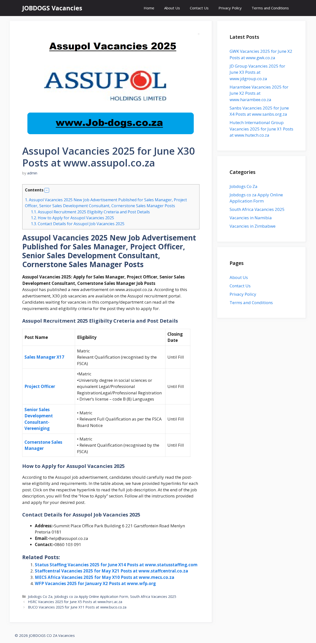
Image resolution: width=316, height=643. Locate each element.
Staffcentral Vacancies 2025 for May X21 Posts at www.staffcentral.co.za (111, 571)
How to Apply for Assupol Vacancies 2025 (72, 217)
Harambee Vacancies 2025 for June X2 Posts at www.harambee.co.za (259, 93)
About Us (172, 7)
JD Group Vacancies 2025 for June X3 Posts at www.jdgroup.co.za (257, 72)
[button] (46, 190)
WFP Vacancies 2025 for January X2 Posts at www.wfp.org (95, 583)
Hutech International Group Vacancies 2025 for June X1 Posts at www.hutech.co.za (261, 129)
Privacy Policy (230, 7)
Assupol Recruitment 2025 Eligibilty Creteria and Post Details (90, 212)
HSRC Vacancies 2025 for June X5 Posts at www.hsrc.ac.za (75, 601)
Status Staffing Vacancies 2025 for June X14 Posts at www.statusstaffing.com (116, 565)
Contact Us (199, 7)
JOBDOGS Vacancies (52, 8)
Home (149, 7)
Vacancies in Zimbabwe (253, 226)
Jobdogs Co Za (40, 596)
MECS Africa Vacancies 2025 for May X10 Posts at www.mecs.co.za (104, 577)
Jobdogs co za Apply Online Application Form (91, 596)
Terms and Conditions (270, 7)
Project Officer (39, 386)
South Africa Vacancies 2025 (153, 596)
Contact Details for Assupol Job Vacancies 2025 (78, 223)
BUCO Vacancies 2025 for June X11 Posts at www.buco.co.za (77, 607)
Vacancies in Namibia (251, 217)
